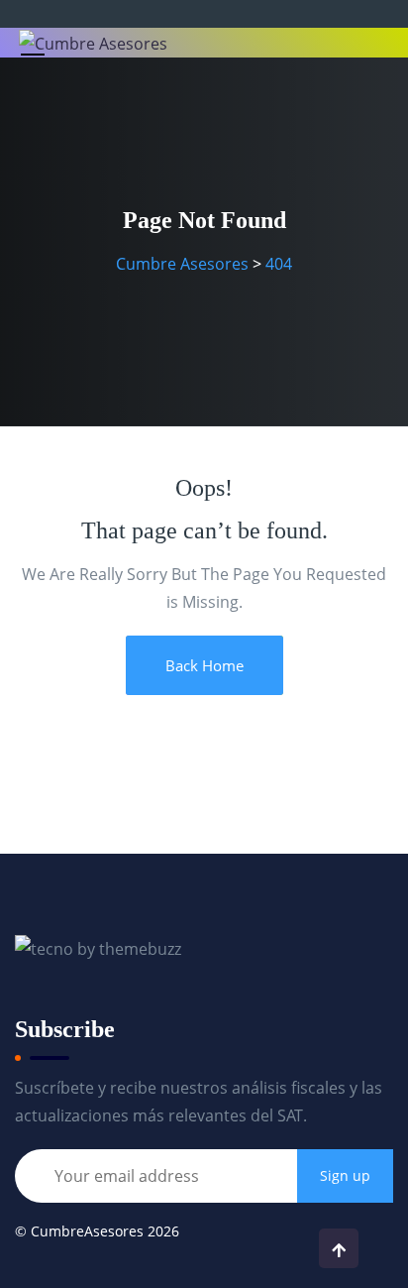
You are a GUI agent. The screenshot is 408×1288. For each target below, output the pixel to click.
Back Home (204, 665)
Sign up (345, 1175)
